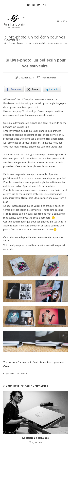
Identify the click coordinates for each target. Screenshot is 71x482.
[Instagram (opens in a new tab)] (33, 5)
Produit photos (49, 77)
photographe (59, 103)
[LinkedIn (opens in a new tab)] (38, 5)
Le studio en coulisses (35, 437)
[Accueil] (5, 43)
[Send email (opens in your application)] (43, 5)
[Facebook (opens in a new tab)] (28, 5)
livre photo (21, 373)
